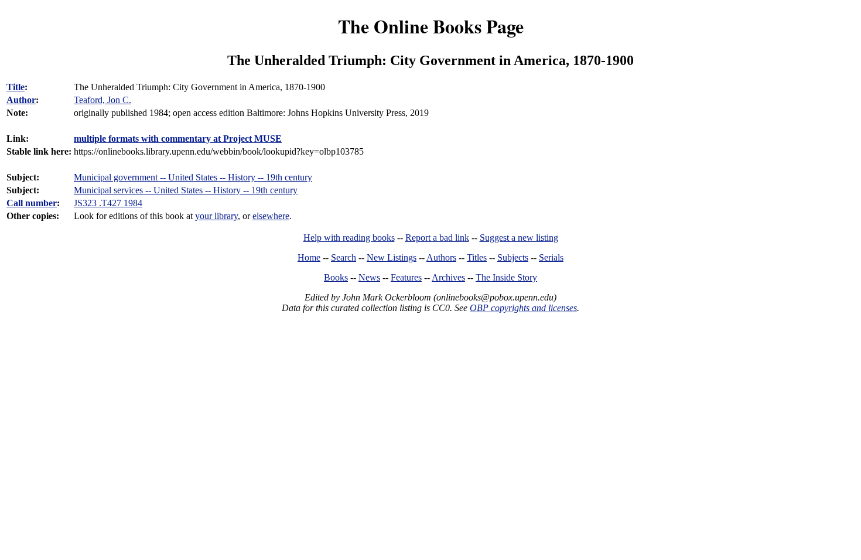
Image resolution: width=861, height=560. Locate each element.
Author (21, 100)
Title (15, 87)
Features (406, 277)
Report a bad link (437, 238)
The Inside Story (506, 277)
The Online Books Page (431, 26)
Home (309, 257)
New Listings (391, 257)
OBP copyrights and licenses (523, 308)
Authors (441, 257)
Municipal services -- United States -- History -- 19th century (186, 190)
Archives (448, 277)
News (369, 277)
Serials (551, 257)
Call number (31, 203)
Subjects (512, 257)
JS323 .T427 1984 (108, 203)
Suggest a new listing (519, 238)
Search (343, 257)
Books (336, 277)
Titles (477, 257)
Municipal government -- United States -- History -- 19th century (193, 177)
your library (216, 216)
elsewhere (270, 216)
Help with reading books (349, 238)
